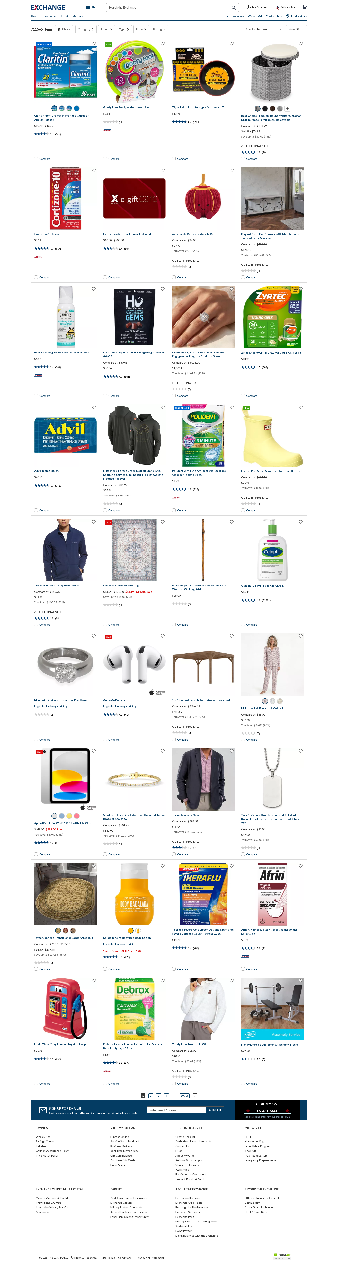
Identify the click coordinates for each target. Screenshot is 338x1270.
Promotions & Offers (48, 1202)
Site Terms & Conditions (117, 1257)
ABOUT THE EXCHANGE (191, 1189)
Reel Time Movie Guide (124, 1150)
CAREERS (116, 1189)
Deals (35, 16)
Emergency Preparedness (260, 1160)
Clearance (49, 16)
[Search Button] (234, 8)
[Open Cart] (305, 7)
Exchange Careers (121, 1202)
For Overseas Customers (190, 1174)
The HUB (250, 1150)
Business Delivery (121, 1146)
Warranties (182, 1169)
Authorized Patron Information (194, 1141)
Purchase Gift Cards (122, 1160)
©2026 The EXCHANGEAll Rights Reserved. (68, 1257)
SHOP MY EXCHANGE (124, 1128)
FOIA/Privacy (183, 1230)
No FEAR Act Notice (257, 1212)
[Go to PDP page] (203, 71)
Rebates (41, 1146)
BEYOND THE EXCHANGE (262, 1189)
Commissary (252, 1202)
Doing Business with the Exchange (196, 1235)
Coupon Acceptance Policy (52, 1150)
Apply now (42, 1212)
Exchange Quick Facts (188, 1202)
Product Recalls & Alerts (190, 1179)
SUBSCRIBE (215, 1109)
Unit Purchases (234, 16)
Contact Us (182, 1146)
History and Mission (187, 1198)
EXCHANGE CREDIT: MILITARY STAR (60, 1189)
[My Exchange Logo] (56, 7)
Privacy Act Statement (150, 1257)
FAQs (178, 1150)
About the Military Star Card (53, 1207)
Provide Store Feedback (124, 1141)
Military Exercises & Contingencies (196, 1221)
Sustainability (183, 1226)
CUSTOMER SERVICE (189, 1128)
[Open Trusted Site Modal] (282, 1256)
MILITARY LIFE (254, 1128)
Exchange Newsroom (188, 1212)
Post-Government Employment (129, 1198)
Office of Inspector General (262, 1198)
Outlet (63, 16)
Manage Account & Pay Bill (52, 1198)
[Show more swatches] (287, 109)
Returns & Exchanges (188, 1160)
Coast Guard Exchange (259, 1207)
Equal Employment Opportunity (129, 1216)
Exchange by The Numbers (191, 1207)
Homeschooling (254, 1141)
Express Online (119, 1136)
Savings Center (45, 1141)
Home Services (119, 1165)
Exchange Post (184, 1216)
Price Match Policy (47, 1155)
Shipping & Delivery (187, 1165)
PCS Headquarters (256, 1155)
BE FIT (249, 1136)
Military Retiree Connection (127, 1207)
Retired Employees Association (129, 1212)
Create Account (185, 1136)
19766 (185, 1095)
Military (77, 16)
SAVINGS (42, 1128)
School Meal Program (257, 1146)
